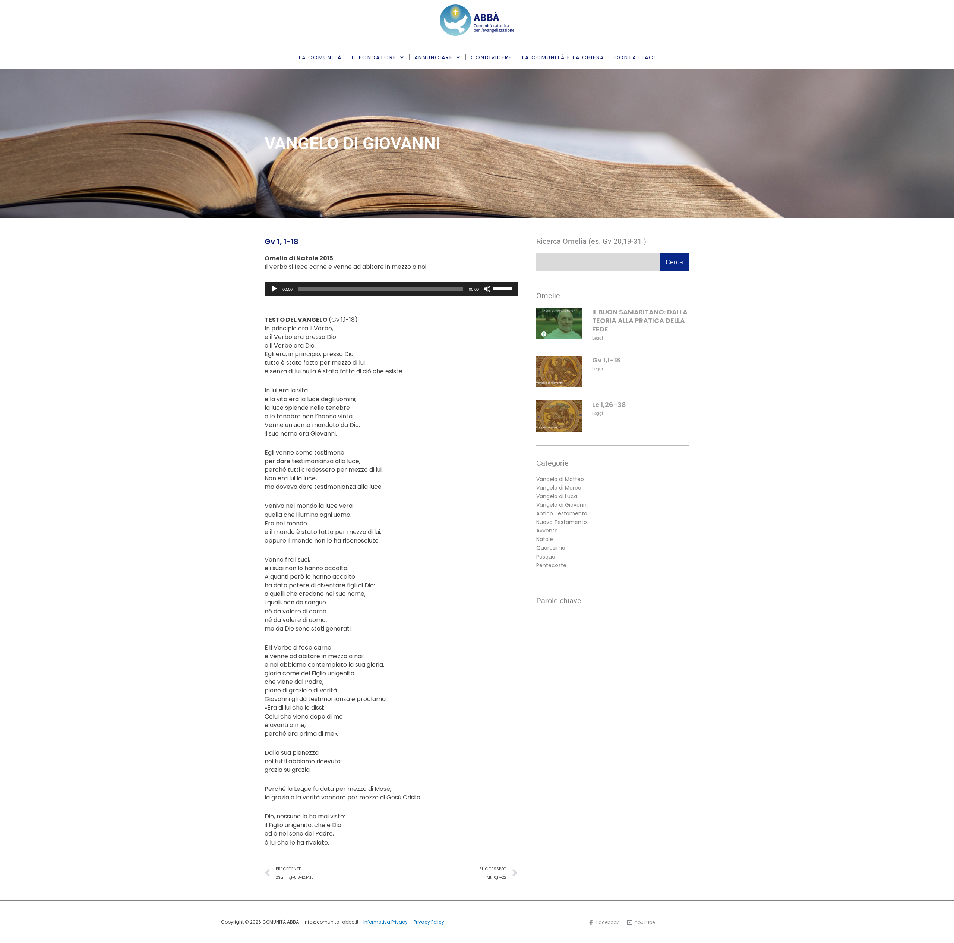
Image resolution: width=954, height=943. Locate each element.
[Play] (274, 289)
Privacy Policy (429, 922)
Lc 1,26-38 (609, 404)
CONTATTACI (635, 57)
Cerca (674, 262)
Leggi (597, 338)
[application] (391, 289)
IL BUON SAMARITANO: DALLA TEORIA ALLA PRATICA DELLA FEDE (640, 320)
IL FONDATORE (374, 57)
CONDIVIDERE (491, 57)
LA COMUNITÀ (320, 57)
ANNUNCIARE (433, 57)
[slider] (503, 288)
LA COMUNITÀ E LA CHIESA (563, 57)
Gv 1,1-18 (606, 360)
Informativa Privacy (385, 922)
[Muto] (487, 289)
